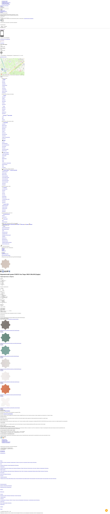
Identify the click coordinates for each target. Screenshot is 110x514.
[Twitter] (1, 437)
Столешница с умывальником (28, 471)
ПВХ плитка (4, 250)
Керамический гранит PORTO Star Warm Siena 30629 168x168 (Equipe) (10, 394)
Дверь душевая (8, 478)
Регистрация (6, 5)
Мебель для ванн (2, 469)
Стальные (3, 86)
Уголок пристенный (45, 478)
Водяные (3, 215)
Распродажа (4, 92)
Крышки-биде (13, 465)
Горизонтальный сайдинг (6, 227)
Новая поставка (4, 150)
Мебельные (19, 468)
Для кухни (3, 194)
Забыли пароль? (2, 10)
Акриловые (3, 83)
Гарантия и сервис (4, 1)
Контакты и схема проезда (6, 4)
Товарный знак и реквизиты (6, 2)
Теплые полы (2, 501)
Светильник (4, 167)
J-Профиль (3, 236)
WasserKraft (3, 202)
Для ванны (3, 190)
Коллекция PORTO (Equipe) (6, 255)
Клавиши (3, 119)
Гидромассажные (4, 85)
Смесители (2, 498)
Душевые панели (4, 208)
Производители (4, 439)
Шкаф (39, 471)
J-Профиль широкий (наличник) (7, 242)
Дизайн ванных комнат (5, 3)
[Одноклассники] (2, 437)
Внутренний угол (4, 239)
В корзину (1, 357)
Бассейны (1, 462)
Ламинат (3, 249)
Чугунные (3, 82)
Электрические (5, 485)
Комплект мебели (4, 164)
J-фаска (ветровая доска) (5, 243)
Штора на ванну (4, 174)
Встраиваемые (4, 196)
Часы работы (2, 40)
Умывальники (2, 466)
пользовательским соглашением (28, 18)
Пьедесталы (4, 132)
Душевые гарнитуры (5, 205)
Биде (1, 463)
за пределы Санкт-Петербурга (8, 413)
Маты (3, 220)
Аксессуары (4, 88)
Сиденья (3, 102)
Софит (3, 230)
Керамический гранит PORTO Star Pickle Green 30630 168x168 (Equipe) (10, 343)
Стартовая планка (4, 233)
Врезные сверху (4, 125)
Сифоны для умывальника (6, 137)
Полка (20, 471)
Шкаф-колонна (4, 158)
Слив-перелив (4, 89)
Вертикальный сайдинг (5, 229)
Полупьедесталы (4, 134)
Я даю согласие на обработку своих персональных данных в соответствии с (17, 18)
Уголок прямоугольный (5, 177)
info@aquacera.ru (2, 453)
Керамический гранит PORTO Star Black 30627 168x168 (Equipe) (9, 330)
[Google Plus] (3, 437)
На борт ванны (4, 197)
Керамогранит (2, 504)
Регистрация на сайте (3, 11)
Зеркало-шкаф (4, 155)
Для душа (3, 193)
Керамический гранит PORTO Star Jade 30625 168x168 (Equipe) (9, 356)
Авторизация (2, 5)
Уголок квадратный (32, 478)
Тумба (3, 161)
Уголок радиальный (19, 478)
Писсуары (1, 475)
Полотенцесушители (3, 484)
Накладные (3, 128)
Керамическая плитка (5, 253)
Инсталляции (2, 472)
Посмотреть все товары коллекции (13, 319)
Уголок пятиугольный (5, 180)
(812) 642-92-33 (2, 39)
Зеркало (3, 157)
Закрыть (1, 6)
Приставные (4, 101)
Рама (2, 118)
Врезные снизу (11, 468)
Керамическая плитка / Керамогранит (5, 487)
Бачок (3, 116)
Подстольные (4, 146)
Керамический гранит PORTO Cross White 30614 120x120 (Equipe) (10, 407)
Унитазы (1, 494)
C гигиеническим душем (5, 199)
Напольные (5, 465)
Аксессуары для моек (5, 149)
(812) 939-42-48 (7, 39)
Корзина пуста (2, 29)
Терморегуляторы (4, 221)
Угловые (3, 98)
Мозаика (3, 248)
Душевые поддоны (5, 171)
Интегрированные (4, 143)
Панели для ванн (4, 91)
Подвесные (3, 99)
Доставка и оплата (4, 440)
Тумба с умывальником (5, 154)
